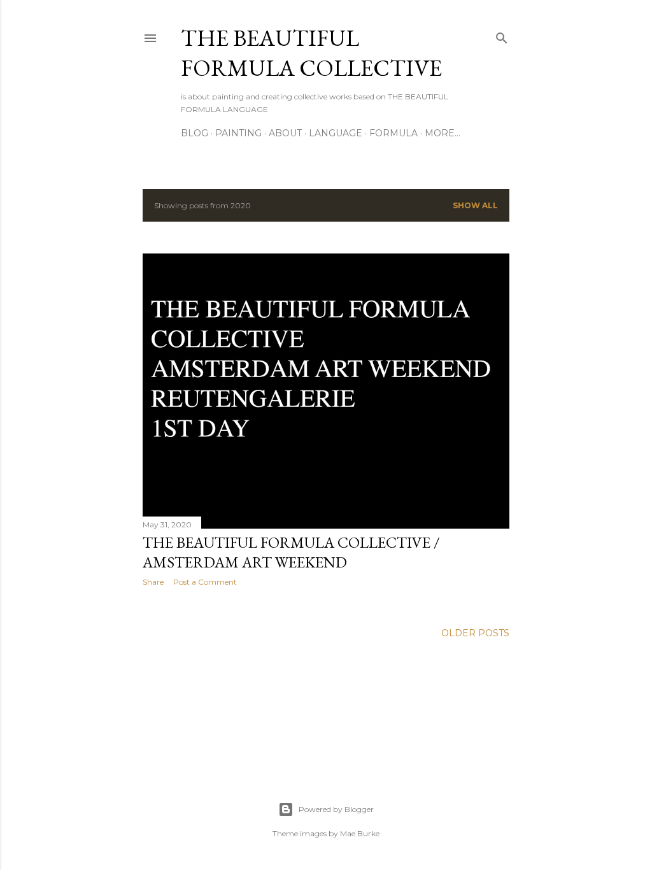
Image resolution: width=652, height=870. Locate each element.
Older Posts (475, 633)
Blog (194, 133)
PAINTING (238, 133)
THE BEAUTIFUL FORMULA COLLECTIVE (311, 53)
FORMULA (393, 133)
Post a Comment (205, 582)
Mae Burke (359, 833)
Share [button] (153, 582)
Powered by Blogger (336, 809)
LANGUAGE (335, 133)
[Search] (501, 35)
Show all (475, 205)
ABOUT (285, 133)
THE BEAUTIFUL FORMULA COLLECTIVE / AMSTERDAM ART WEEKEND (291, 552)
